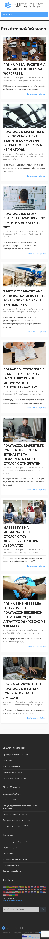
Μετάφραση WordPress (12, 794)
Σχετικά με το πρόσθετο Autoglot (15, 755)
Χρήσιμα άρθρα (8, 854)
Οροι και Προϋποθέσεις (12, 871)
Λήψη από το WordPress (12, 766)
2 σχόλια (35, 552)
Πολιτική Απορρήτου (11, 865)
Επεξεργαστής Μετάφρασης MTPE (16, 826)
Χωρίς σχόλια (35, 80)
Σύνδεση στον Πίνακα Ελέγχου (14, 778)
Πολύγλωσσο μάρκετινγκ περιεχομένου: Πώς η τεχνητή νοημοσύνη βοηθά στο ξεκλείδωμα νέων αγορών (23, 141)
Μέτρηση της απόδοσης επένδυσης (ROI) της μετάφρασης (20, 807)
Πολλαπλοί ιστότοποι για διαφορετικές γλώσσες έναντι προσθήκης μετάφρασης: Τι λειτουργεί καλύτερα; (24, 378)
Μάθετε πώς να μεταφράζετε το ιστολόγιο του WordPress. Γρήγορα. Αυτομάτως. (21, 536)
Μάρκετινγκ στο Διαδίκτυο (26, 157)
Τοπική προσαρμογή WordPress (15, 814)
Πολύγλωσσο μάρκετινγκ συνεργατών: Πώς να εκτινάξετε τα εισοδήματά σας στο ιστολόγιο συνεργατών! (23, 454)
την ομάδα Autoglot (15, 630)
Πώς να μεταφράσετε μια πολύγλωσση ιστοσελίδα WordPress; (24, 69)
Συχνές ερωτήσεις (10, 848)
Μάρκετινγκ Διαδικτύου (28, 234)
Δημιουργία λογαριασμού (12, 772)
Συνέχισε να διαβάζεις (36, 94)
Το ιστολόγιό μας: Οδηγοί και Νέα (16, 842)
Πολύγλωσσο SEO (10, 800)
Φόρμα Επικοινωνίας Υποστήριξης (16, 859)
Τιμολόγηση (7, 761)
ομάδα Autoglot (16, 78)
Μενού (9, 14)
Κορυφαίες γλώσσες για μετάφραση (16, 820)
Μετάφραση (23, 80)
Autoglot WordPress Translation (12, 900)
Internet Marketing (26, 470)
